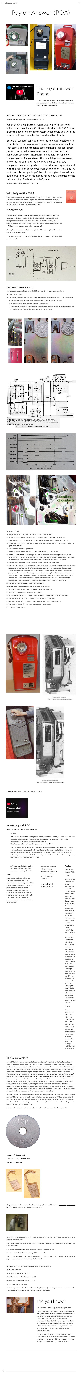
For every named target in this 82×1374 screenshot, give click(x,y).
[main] (41, 12)
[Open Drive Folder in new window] (72, 1353)
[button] (2, 2)
